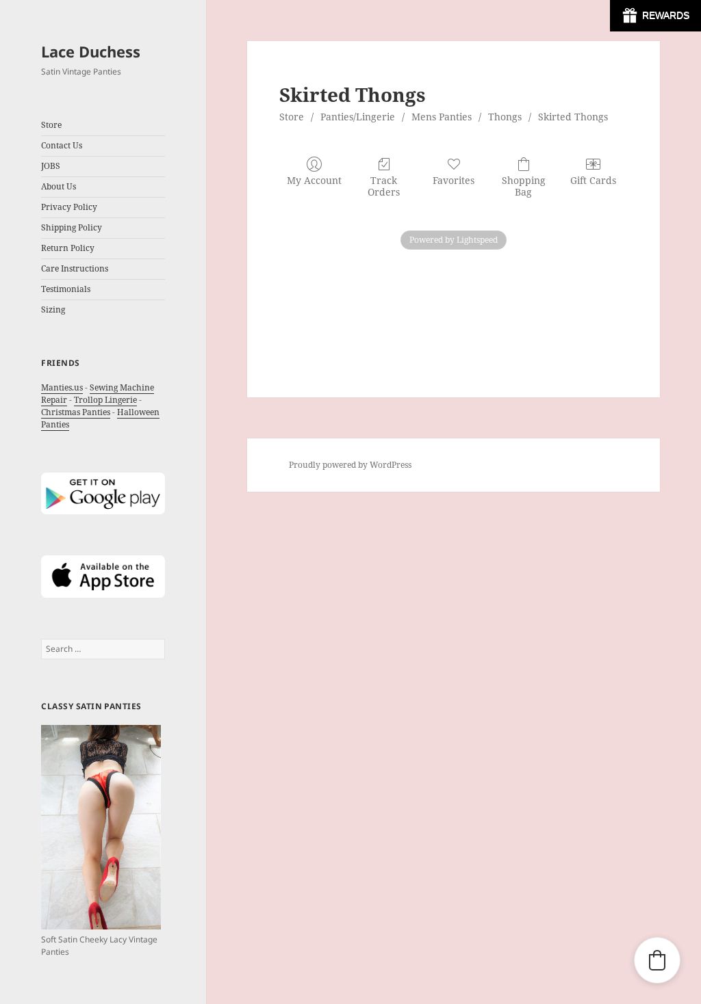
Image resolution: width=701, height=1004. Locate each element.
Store (291, 116)
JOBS (50, 166)
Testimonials (65, 289)
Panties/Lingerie (357, 116)
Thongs (505, 116)
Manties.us (62, 387)
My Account (314, 180)
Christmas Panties (75, 412)
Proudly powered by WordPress (350, 465)
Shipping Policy (71, 227)
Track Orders (384, 186)
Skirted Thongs (573, 116)
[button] (657, 960)
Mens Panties (441, 116)
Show (655, 15)
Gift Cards (593, 180)
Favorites (453, 180)
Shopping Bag (524, 186)
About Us (58, 186)
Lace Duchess (90, 51)
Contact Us (61, 145)
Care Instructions (74, 268)
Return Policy (67, 248)
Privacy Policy (69, 207)
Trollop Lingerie (105, 400)
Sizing (53, 309)
